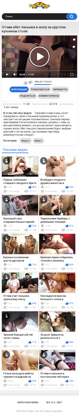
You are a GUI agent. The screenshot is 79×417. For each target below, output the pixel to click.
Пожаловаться (40, 89)
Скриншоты (60, 89)
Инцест (25, 140)
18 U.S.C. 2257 (54, 402)
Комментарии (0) (49, 96)
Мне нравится (26, 83)
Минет (38, 140)
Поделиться (27, 96)
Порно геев (33, 411)
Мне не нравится (30, 83)
